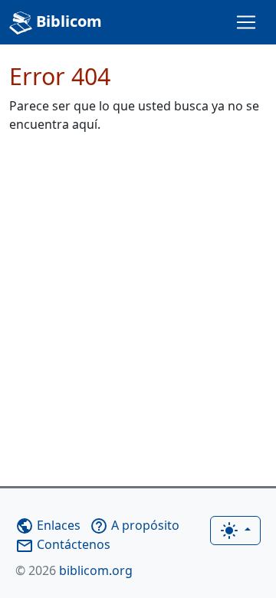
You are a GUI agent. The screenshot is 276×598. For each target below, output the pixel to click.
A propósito (134, 525)
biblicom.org (74, 570)
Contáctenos (62, 544)
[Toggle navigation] (246, 22)
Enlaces (47, 525)
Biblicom (67, 21)
